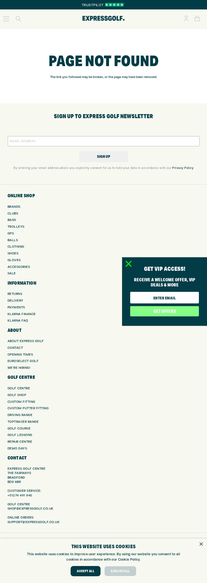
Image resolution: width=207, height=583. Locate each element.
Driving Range (20, 415)
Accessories (19, 267)
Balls (13, 240)
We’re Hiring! (19, 368)
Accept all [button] (85, 571)
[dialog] (103, 560)
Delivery (15, 301)
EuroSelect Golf (23, 361)
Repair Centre (20, 442)
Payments (16, 307)
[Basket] (197, 18)
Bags (12, 220)
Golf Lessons (20, 435)
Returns (15, 294)
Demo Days (17, 448)
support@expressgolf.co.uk (34, 522)
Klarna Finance (22, 314)
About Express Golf (26, 341)
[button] (6, 19)
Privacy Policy (183, 168)
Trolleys (16, 227)
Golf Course (19, 429)
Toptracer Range (23, 422)
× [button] (201, 544)
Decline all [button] (120, 571)
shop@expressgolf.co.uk (31, 509)
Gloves (14, 260)
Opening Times (20, 355)
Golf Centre (19, 388)
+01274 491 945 (20, 495)
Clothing (16, 247)
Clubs (13, 214)
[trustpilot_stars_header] (114, 4)
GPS (11, 233)
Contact (15, 348)
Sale (12, 273)
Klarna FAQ (18, 321)
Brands (14, 207)
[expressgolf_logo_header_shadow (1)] (103, 18)
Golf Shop (17, 395)
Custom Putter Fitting (28, 408)
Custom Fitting (21, 402)
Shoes (13, 253)
